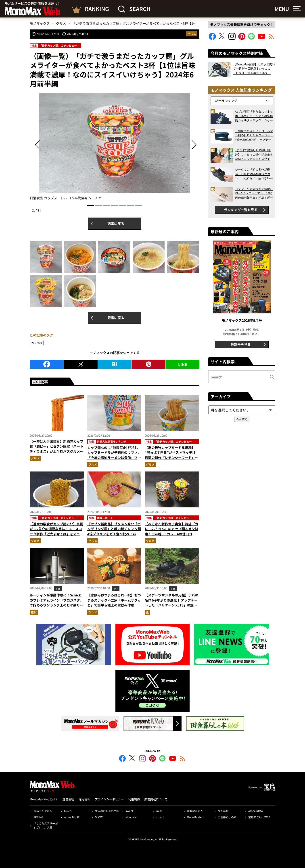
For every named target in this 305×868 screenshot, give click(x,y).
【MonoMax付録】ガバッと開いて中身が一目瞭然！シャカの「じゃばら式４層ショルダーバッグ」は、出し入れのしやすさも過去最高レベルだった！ (254, 68)
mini (159, 811)
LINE (182, 364)
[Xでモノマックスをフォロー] (222, 38)
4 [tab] (114, 205)
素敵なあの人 (195, 811)
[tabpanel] (114, 147)
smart (160, 817)
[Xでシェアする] (81, 364)
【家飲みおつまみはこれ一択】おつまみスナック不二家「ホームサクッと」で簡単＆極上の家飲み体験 (114, 600)
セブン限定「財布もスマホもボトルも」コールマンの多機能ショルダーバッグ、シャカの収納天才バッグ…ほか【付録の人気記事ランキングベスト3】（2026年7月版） (254, 116)
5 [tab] (122, 205)
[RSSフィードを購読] (271, 38)
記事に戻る (115, 223)
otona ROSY (255, 811)
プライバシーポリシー (109, 799)
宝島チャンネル (42, 811)
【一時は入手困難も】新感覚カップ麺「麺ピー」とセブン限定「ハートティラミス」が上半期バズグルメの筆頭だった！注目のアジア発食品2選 (56, 451)
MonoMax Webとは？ (44, 799)
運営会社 (68, 799)
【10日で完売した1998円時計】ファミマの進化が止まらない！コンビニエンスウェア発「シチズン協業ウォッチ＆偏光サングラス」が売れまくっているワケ (254, 154)
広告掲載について (155, 799)
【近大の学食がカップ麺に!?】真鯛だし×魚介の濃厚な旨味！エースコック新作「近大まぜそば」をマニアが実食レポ (56, 531)
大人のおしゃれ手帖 (107, 811)
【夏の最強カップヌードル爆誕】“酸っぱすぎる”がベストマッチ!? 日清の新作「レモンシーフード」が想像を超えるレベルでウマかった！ (171, 455)
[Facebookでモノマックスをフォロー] (212, 38)
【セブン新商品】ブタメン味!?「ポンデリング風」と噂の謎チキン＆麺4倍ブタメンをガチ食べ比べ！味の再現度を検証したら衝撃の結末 (114, 531)
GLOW (99, 817)
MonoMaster (195, 817)
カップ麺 (36, 343)
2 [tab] (98, 205)
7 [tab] (138, 205)
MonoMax (131, 817)
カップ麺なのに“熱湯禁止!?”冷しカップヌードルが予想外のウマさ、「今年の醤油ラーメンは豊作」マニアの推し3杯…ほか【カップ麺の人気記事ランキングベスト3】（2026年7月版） (114, 460)
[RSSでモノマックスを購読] (182, 759)
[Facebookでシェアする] (47, 364)
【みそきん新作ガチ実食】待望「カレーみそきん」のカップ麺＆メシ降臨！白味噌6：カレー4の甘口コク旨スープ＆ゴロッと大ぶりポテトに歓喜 (171, 533)
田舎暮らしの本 (227, 817)
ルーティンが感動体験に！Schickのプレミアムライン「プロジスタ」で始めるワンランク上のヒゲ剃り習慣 (56, 603)
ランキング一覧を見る (240, 209)
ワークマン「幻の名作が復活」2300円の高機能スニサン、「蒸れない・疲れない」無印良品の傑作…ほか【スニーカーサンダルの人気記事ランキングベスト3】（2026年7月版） (254, 174)
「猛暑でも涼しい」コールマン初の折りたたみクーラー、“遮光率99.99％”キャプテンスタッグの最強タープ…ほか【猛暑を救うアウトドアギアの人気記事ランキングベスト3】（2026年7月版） (254, 135)
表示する (242, 419)
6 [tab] (130, 205)
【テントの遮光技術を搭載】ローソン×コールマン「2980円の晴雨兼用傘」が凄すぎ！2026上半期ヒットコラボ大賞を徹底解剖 (254, 193)
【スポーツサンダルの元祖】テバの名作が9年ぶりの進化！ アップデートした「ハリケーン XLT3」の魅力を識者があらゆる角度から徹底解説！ (171, 605)
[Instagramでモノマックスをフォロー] (232, 38)
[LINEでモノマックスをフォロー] (251, 38)
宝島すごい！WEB (259, 817)
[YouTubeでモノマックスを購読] (261, 38)
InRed (67, 811)
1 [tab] (90, 205)
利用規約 (134, 799)
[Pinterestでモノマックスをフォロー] (241, 38)
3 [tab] (106, 205)
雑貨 (34, 612)
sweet (129, 811)
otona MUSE (71, 817)
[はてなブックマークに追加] (115, 364)
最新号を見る (241, 344)
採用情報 (84, 799)
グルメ (191, 34)
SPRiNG (38, 817)
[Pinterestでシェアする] (148, 364)
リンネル (223, 811)
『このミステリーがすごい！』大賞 (45, 825)
